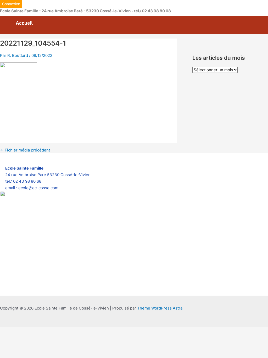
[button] (11, 4)
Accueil (24, 23)
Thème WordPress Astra (159, 308)
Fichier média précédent (25, 150)
